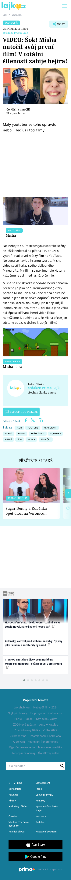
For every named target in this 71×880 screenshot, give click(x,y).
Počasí (29, 719)
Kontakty (40, 800)
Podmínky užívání (18, 806)
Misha (11, 235)
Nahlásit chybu (16, 831)
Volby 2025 (50, 730)
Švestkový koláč (48, 753)
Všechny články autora (42, 392)
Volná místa (15, 788)
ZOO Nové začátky (24, 724)
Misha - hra (12, 366)
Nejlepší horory (17, 713)
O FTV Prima (15, 782)
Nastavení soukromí (46, 831)
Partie (18, 719)
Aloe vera (19, 741)
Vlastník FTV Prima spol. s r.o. (19, 824)
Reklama (13, 794)
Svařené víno (18, 736)
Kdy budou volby (46, 719)
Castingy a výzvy (44, 794)
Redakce (40, 822)
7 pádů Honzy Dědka (27, 730)
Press (39, 788)
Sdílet (57, 25)
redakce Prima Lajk (15, 32)
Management (43, 782)
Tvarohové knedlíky (50, 747)
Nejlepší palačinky (23, 753)
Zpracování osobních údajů (47, 808)
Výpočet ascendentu (22, 747)
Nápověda (41, 816)
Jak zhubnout (22, 707)
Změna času (55, 713)
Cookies (13, 816)
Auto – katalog (48, 724)
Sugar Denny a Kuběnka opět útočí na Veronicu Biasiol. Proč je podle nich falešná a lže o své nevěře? (28, 511)
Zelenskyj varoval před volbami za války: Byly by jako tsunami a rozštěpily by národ (33, 643)
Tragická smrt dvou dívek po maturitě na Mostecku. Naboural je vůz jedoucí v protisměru (33, 661)
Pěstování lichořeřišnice (43, 741)
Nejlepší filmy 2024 (45, 707)
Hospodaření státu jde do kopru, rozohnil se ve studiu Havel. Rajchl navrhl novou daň (32, 624)
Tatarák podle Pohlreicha (45, 736)
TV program (37, 713)
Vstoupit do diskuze (23, 411)
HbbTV (12, 800)
